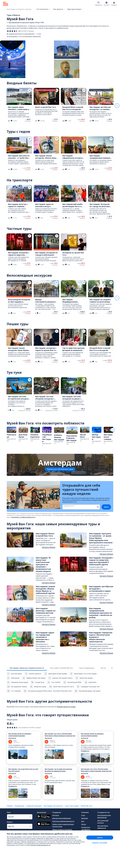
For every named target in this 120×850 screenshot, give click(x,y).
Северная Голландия (34, 806)
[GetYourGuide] (5, 4)
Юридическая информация (61, 818)
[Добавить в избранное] (29, 90)
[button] (11, 434)
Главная (9, 806)
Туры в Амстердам (72, 806)
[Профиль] (114, 2)
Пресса (83, 824)
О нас (83, 815)
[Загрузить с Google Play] (44, 816)
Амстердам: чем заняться (53, 806)
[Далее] (117, 105)
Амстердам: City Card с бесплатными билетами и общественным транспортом (60, 735)
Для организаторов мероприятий (104, 816)
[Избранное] (98, 2)
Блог (82, 821)
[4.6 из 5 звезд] (12, 31)
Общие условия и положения (62, 829)
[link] (11, 434)
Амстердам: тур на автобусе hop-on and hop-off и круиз (23, 770)
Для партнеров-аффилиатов (102, 827)
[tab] (27, 668)
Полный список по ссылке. (66, 707)
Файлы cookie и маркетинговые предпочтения (63, 825)
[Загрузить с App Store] (44, 823)
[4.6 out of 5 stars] (12, 727)
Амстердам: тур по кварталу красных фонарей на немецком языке (58, 770)
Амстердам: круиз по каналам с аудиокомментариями (20, 735)
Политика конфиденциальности (63, 821)
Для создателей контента (102, 822)
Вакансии (84, 818)
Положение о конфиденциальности (23, 517)
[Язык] (106, 2)
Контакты (55, 815)
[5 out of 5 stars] (23, 738)
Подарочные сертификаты (85, 828)
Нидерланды (19, 806)
